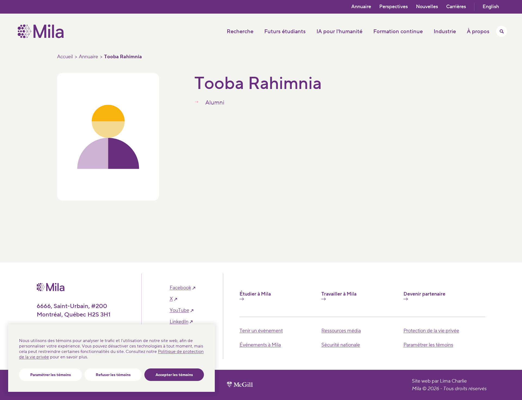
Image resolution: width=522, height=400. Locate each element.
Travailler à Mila (338, 294)
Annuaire (361, 7)
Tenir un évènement (261, 331)
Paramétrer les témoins (50, 375)
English (491, 7)
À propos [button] (478, 31)
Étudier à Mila (255, 294)
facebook (180, 288)
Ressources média (341, 331)
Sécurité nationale (340, 345)
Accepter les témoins (174, 375)
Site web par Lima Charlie (439, 381)
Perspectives (393, 7)
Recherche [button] (240, 31)
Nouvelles (427, 7)
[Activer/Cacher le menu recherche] (501, 31)
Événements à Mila (260, 345)
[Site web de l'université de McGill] (240, 385)
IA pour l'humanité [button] (339, 31)
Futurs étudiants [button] (285, 31)
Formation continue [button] (398, 31)
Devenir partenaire (424, 294)
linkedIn (179, 322)
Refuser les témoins (113, 375)
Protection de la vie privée (431, 331)
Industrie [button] (445, 31)
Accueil (65, 56)
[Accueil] (41, 36)
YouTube (179, 310)
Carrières (456, 7)
